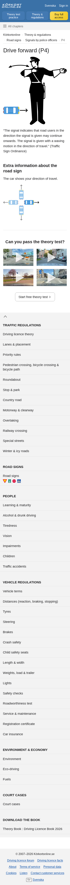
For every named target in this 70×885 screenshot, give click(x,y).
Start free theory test (33, 297)
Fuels (7, 779)
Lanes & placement (17, 344)
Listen (23, 873)
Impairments (12, 546)
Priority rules (12, 354)
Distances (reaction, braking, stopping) (30, 601)
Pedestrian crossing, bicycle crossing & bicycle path (31, 367)
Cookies (11, 873)
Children (9, 556)
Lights (7, 683)
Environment (12, 759)
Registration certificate (19, 724)
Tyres (7, 611)
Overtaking (10, 420)
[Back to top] (35, 317)
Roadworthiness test (17, 703)
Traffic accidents (14, 566)
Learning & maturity (17, 505)
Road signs (11, 476)
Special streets (13, 441)
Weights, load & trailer (18, 673)
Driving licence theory (18, 334)
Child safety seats (15, 652)
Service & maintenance (19, 713)
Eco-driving (11, 769)
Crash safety (12, 642)
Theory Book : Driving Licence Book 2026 (32, 829)
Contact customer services (47, 873)
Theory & (37, 16)
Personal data (52, 866)
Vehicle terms (12, 591)
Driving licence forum (20, 860)
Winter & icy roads (16, 451)
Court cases (11, 804)
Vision (7, 536)
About (12, 866)
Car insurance (13, 734)
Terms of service (30, 866)
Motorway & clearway (18, 410)
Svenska (50, 5)
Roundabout (11, 379)
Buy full (59, 16)
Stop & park (11, 390)
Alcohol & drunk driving (19, 515)
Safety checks (13, 693)
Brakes (8, 632)
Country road (12, 400)
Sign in (63, 5)
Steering (9, 622)
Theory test (13, 16)
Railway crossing (15, 431)
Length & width (13, 662)
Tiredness (10, 525)
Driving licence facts (50, 860)
